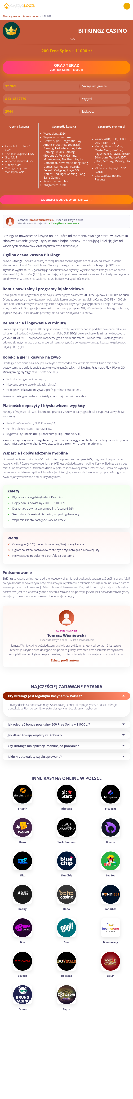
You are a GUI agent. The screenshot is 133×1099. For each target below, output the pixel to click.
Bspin (66, 1009)
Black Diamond (66, 842)
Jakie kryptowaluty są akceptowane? (35, 756)
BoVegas (66, 975)
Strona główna (11, 16)
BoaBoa (110, 875)
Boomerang (110, 942)
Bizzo (22, 842)
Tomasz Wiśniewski (40, 220)
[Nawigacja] (126, 6)
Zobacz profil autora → (66, 660)
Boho (66, 909)
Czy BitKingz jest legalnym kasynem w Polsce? (45, 696)
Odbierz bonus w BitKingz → (66, 199)
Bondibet (110, 909)
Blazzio (110, 842)
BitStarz (66, 808)
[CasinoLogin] (19, 6)
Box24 (110, 975)
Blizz (22, 875)
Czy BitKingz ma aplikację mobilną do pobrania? (43, 746)
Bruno (22, 1009)
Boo (22, 942)
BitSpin (22, 808)
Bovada (22, 975)
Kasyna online (31, 16)
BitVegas (110, 808)
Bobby (22, 909)
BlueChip (67, 875)
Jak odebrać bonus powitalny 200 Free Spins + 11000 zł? (49, 724)
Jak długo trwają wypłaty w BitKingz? (35, 735)
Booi (66, 942)
